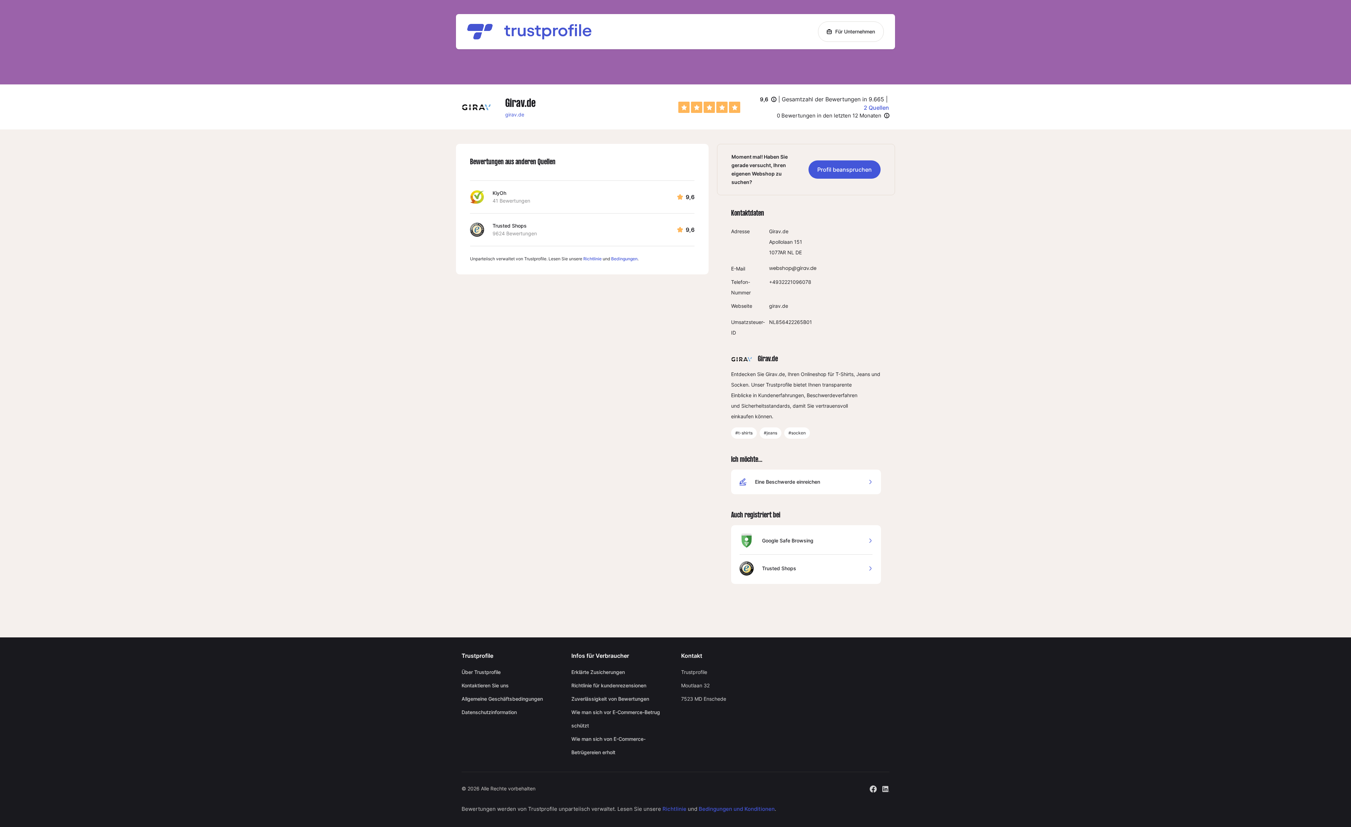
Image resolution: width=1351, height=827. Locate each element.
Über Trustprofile (481, 672)
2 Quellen (876, 107)
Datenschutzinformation (489, 712)
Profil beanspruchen (844, 169)
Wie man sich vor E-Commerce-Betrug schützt (615, 719)
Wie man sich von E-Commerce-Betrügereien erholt (608, 745)
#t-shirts (744, 432)
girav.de (514, 114)
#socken (797, 432)
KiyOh (499, 193)
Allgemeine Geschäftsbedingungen (502, 699)
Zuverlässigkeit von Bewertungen (610, 699)
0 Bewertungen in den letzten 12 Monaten (829, 115)
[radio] (684, 107)
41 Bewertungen (511, 201)
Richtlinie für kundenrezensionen (608, 685)
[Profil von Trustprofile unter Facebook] (873, 788)
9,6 (768, 100)
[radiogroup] (709, 107)
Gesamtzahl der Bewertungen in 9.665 (833, 99)
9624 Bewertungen (515, 233)
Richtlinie (592, 258)
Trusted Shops (510, 226)
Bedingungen (624, 258)
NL (790, 252)
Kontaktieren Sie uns (485, 685)
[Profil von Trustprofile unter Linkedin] (885, 788)
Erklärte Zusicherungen (598, 672)
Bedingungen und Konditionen (737, 809)
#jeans (770, 432)
